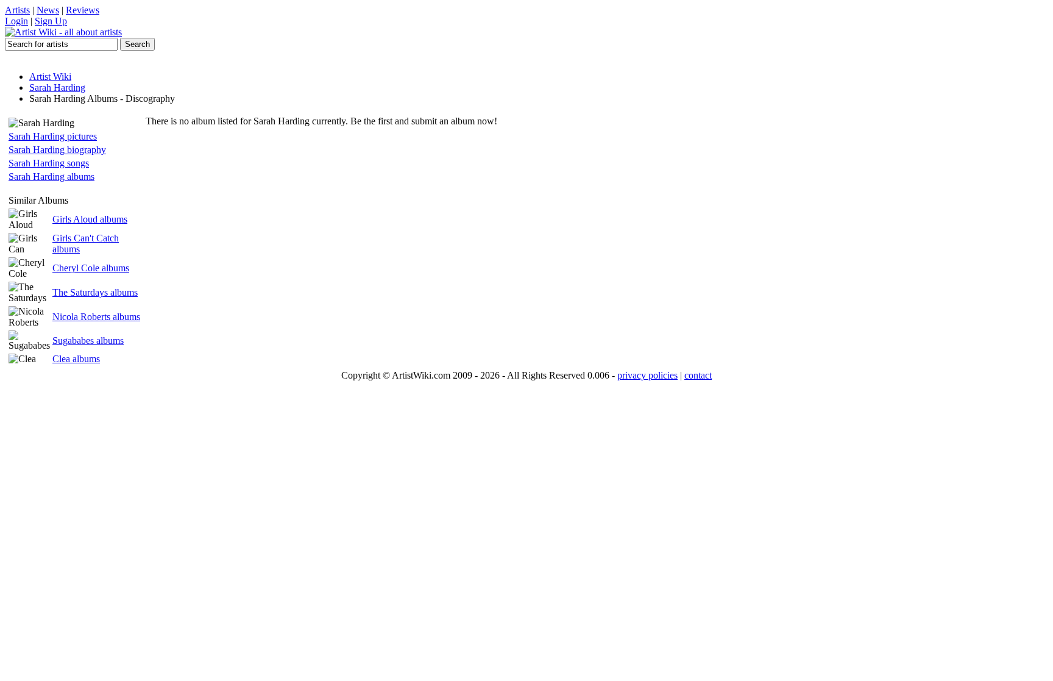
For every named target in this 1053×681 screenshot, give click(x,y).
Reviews (82, 10)
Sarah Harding (57, 87)
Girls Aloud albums (89, 219)
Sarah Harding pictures (53, 136)
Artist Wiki (50, 76)
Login (16, 21)
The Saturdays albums (95, 292)
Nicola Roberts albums (96, 317)
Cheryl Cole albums (90, 268)
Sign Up (51, 21)
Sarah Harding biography (57, 149)
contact (698, 375)
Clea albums (76, 359)
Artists (17, 10)
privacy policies (647, 375)
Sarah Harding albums (51, 176)
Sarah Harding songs (49, 163)
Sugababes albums (88, 340)
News (48, 10)
